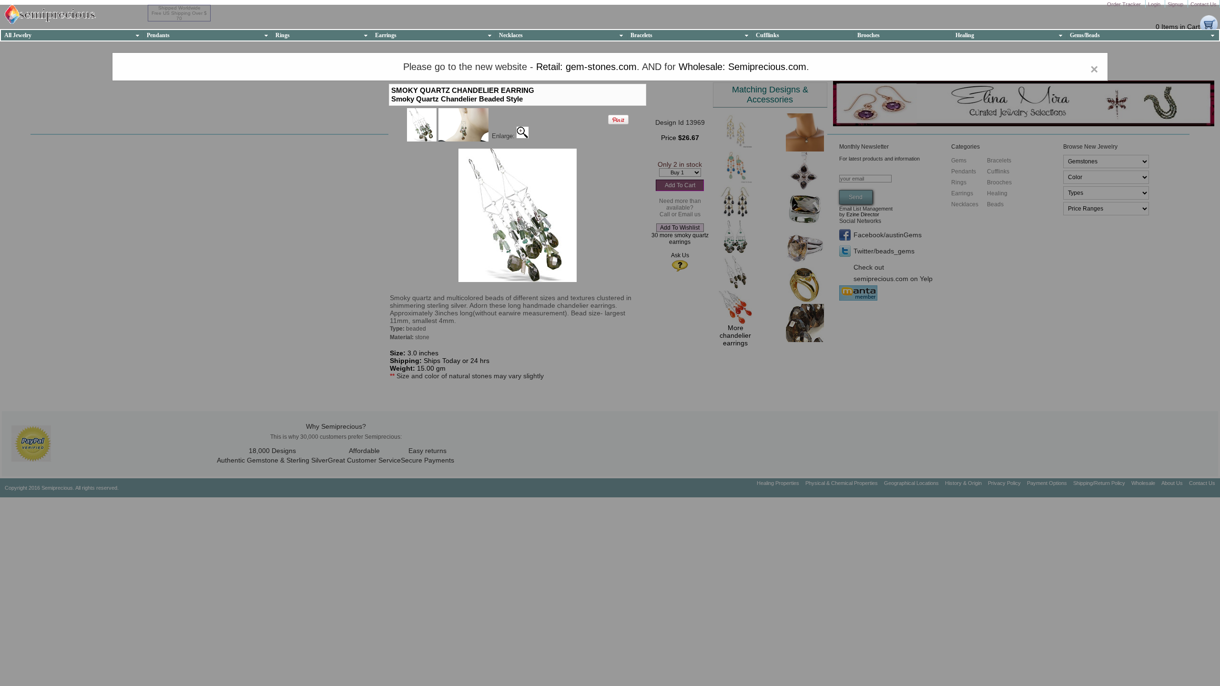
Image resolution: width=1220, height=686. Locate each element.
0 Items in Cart (1178, 26)
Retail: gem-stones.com (586, 66)
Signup (1176, 4)
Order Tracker (1124, 4)
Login (1155, 4)
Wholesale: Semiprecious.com (742, 66)
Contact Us (1203, 4)
